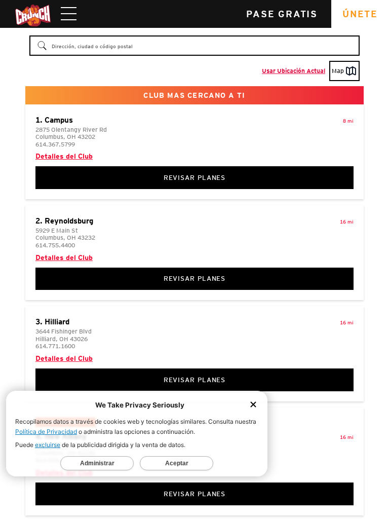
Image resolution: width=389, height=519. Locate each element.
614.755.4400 (55, 245)
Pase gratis (282, 14)
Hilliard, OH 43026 (61, 339)
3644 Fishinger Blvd (63, 331)
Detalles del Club (64, 156)
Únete (360, 14)
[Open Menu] (68, 14)
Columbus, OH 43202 (65, 136)
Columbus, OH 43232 (65, 237)
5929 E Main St (56, 230)
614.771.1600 (55, 346)
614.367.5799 (55, 144)
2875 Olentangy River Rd (71, 129)
